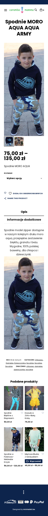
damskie (38, 366)
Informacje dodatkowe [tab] (24, 220)
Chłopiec (39, 360)
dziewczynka (19, 369)
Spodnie (30, 363)
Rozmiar (8, 173)
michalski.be (29, 509)
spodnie (29, 369)
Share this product (17, 198)
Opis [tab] (24, 212)
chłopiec (30, 366)
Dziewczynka (20, 363)
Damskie (9, 363)
